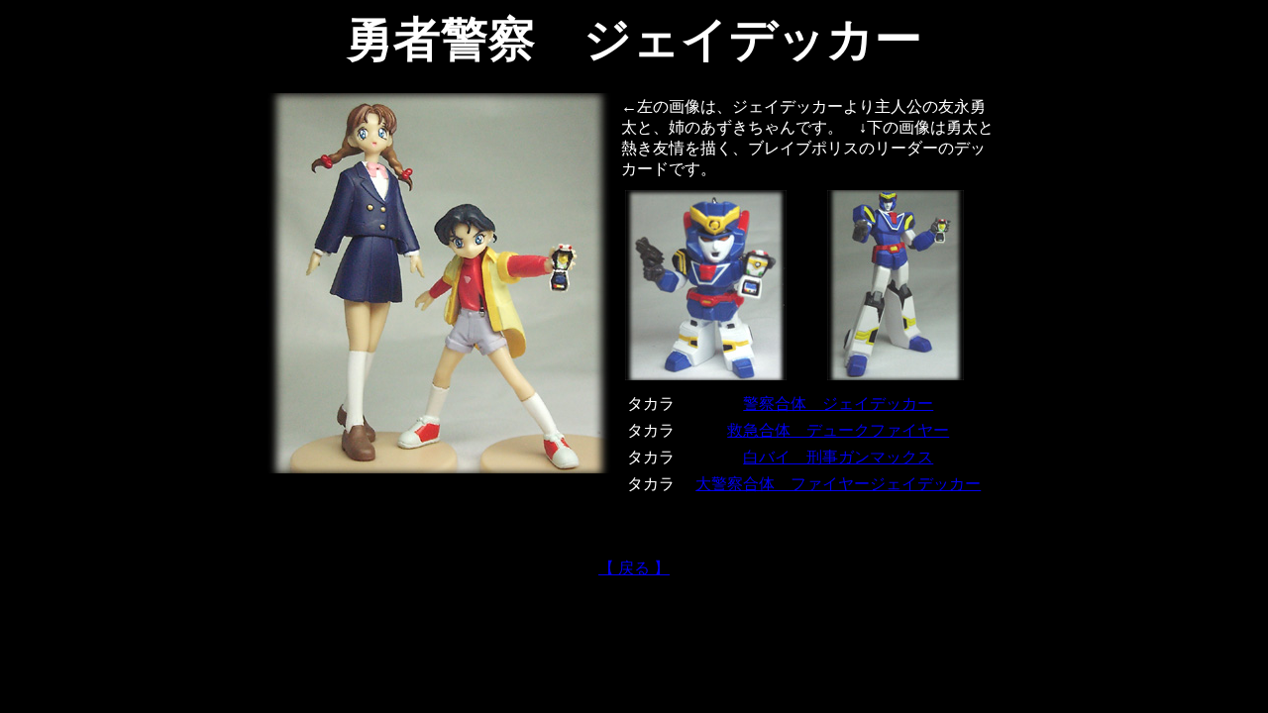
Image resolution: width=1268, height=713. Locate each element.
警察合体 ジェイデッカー (838, 403)
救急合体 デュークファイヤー (838, 430)
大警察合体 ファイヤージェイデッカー (838, 483)
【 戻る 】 (634, 568)
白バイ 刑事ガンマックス (838, 457)
